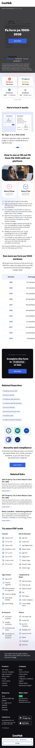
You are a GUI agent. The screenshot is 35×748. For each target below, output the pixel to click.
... (22, 740)
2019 (11, 316)
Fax (23, 592)
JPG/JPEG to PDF (10, 549)
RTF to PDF (8, 564)
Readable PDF (26, 630)
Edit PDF (24, 538)
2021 (11, 305)
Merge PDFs (26, 557)
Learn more (17, 465)
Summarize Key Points (10, 629)
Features (4, 683)
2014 (11, 338)
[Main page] (7, 3)
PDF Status (25, 596)
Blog (3, 696)
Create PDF (25, 542)
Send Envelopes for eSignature (10, 589)
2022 (11, 299)
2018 (11, 322)
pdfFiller (4, 701)
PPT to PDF (8, 553)
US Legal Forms (6, 703)
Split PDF (25, 553)
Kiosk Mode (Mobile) (8, 599)
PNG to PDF (9, 545)
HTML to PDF (9, 560)
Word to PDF (9, 538)
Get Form (17, 41)
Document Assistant (8, 617)
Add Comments (26, 581)
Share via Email (26, 589)
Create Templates (27, 600)
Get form (17, 371)
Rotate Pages (26, 560)
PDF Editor (5, 670)
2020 (11, 310)
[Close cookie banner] (31, 739)
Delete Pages (26, 568)
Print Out (24, 645)
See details (16, 61)
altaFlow (4, 707)
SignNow (4, 705)
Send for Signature (8, 584)
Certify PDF (25, 620)
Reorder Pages (26, 564)
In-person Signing (10, 594)
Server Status (6, 676)
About (20, 670)
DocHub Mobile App (8, 698)
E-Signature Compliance (26, 679)
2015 (11, 333)
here (14, 657)
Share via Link (26, 585)
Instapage (5, 710)
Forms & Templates (8, 672)
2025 (11, 282)
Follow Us (6, 728)
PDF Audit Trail (26, 616)
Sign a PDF (8, 579)
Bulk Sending (9, 603)
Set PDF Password (25, 625)
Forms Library (6, 681)
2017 (11, 327)
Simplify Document (8, 623)
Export (24, 637)
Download (25, 641)
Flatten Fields (26, 549)
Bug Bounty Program (25, 685)
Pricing (4, 679)
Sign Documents (7, 674)
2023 (11, 294)
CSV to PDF (8, 557)
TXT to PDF (8, 542)
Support (21, 681)
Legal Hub (22, 676)
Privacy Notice (23, 674)
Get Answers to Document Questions (9, 636)
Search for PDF (26, 633)
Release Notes (23, 683)
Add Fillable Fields (27, 545)
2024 (11, 288)
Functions (5, 685)
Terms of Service (24, 672)
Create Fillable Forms (26, 604)
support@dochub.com (8, 720)
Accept (17, 743)
